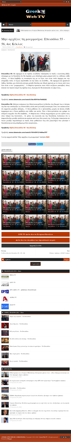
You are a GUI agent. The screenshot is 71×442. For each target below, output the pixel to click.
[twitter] (66, 2)
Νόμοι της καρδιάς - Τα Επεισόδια (20, 316)
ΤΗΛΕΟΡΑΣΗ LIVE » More (12, 271)
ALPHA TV (13, 297)
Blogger (9, 439)
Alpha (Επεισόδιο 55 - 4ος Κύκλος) (22, 95)
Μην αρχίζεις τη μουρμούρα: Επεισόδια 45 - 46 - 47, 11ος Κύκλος (36, 181)
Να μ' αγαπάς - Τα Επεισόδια (19, 361)
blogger (66, 259)
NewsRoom (19, 47)
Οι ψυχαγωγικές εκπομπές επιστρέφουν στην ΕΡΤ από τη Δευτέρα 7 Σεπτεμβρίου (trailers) (37, 380)
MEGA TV (13, 275)
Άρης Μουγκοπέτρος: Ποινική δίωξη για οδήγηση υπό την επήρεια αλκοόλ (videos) (35, 418)
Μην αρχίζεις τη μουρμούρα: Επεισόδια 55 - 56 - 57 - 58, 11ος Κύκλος (35, 164)
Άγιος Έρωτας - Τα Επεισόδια (19, 324)
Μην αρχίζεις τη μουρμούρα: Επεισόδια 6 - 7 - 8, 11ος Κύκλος (57, 225)
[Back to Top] (69, 437)
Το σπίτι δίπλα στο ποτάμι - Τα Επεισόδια (23, 339)
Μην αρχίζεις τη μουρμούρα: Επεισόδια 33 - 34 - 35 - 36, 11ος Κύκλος (35, 195)
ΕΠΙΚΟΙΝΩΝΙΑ (21, 437)
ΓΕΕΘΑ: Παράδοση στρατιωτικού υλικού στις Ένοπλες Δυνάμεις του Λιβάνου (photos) (36, 395)
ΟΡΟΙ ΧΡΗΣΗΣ (11, 437)
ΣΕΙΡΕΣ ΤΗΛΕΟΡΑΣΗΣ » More (14, 312)
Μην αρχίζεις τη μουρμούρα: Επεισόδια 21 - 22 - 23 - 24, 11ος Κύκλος (35, 209)
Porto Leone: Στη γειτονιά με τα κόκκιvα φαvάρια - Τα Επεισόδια (30, 346)
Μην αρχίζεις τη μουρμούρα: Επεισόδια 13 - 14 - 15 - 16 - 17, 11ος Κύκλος (12, 224)
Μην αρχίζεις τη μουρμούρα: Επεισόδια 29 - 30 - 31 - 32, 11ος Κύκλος (57, 195)
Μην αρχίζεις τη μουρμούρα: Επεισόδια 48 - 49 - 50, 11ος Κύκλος (13, 181)
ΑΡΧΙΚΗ (3, 437)
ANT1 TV (13, 282)
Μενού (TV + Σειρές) (9, 5)
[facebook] (64, 2)
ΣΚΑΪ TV (12, 305)
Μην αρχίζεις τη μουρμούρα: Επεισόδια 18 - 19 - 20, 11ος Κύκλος (58, 210)
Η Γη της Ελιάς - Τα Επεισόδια (19, 331)
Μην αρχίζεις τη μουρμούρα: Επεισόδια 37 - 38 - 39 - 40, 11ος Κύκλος (12, 195)
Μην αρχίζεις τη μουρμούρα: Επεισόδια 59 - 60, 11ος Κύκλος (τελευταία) (12, 164)
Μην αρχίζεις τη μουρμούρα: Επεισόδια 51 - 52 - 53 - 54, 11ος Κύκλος (57, 164)
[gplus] (69, 2)
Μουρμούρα (29, 47)
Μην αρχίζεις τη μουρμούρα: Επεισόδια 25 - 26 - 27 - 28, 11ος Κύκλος (12, 209)
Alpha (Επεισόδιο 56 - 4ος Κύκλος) (22, 128)
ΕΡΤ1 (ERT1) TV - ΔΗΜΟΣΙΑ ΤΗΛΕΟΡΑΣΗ (23, 290)
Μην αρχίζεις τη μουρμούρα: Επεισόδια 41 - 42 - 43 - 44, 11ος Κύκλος (57, 180)
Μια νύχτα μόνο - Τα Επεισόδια (19, 354)
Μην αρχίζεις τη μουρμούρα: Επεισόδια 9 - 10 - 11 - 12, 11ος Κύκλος (34, 224)
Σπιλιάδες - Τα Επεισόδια (18, 388)
